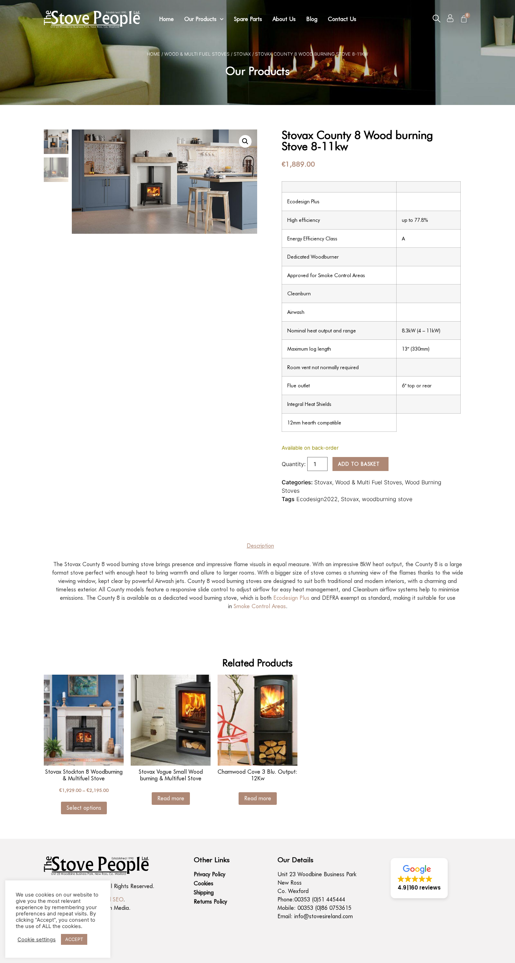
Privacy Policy (209, 874)
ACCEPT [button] (74, 939)
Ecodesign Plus (291, 598)
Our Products (200, 19)
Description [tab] (260, 545)
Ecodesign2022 (317, 498)
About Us (284, 19)
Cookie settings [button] (37, 939)
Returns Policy (210, 901)
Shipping (204, 892)
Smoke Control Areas (260, 606)
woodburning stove (387, 498)
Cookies (203, 883)
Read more (170, 798)
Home (166, 19)
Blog (311, 19)
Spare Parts (248, 19)
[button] (436, 18)
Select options (84, 807)
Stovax (242, 54)
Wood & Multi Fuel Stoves (196, 54)
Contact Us (342, 19)
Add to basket (359, 464)
